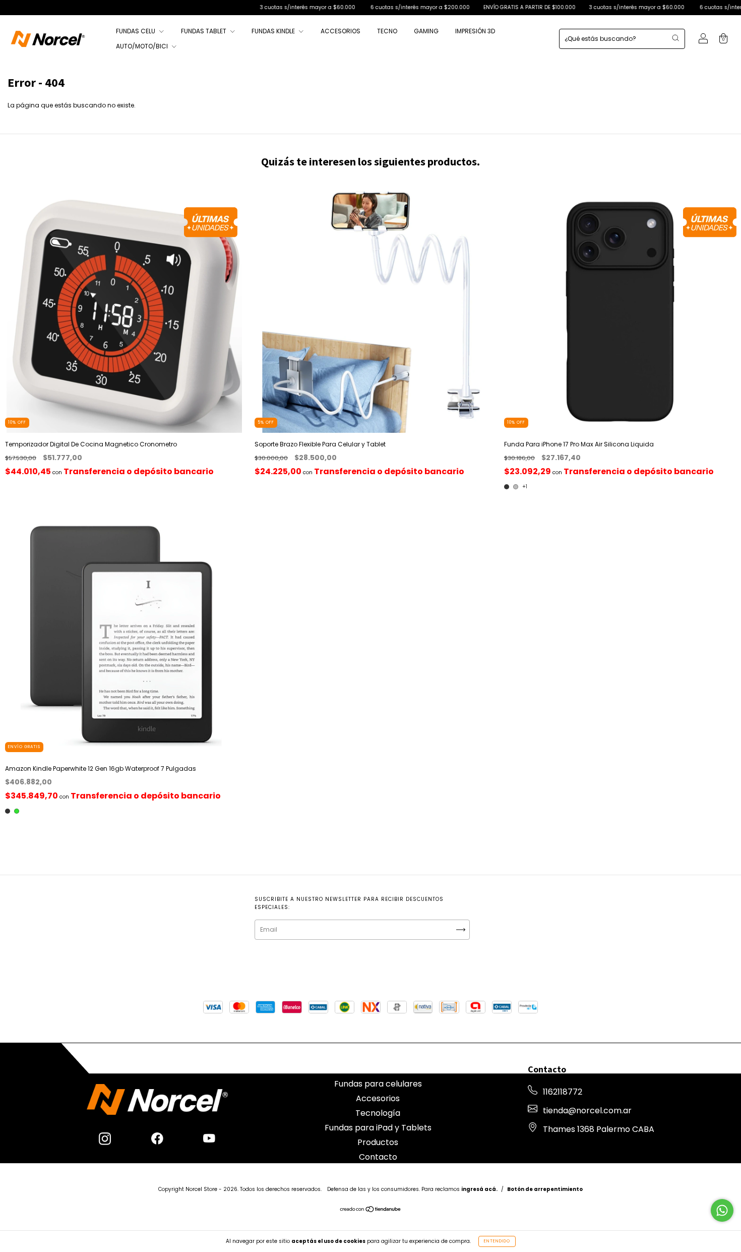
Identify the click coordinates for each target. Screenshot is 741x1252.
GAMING (426, 31)
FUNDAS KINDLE (274, 31)
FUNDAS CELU (136, 31)
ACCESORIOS (340, 31)
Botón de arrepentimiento (545, 1189)
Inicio (378, 1069)
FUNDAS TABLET (204, 31)
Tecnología (377, 1113)
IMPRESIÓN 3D (475, 31)
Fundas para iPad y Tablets (378, 1127)
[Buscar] (675, 37)
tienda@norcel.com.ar (587, 1110)
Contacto (378, 1157)
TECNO (387, 31)
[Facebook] (157, 1139)
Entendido (497, 1241)
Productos (377, 1142)
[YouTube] (209, 1139)
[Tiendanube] (370, 1210)
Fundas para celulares (378, 1084)
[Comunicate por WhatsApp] (722, 1210)
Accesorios (378, 1098)
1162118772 (562, 1092)
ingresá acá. (479, 1189)
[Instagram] (105, 1139)
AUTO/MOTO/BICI (142, 46)
